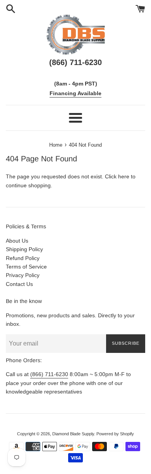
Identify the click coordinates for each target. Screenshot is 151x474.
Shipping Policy (24, 249)
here (123, 176)
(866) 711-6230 (49, 374)
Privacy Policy (22, 275)
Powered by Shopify (115, 433)
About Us (17, 241)
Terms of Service (26, 267)
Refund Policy (22, 258)
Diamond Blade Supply (73, 433)
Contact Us (19, 284)
